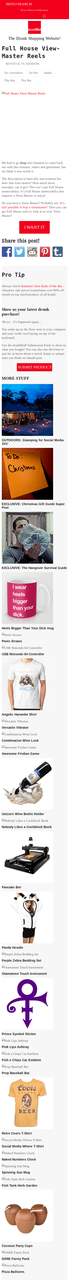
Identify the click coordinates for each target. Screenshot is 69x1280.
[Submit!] (32, 252)
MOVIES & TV (15, 63)
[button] (17, 4)
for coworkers (13, 72)
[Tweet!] (19, 252)
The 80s (9, 80)
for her (33, 72)
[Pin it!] (45, 252)
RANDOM (32, 63)
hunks (48, 72)
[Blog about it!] (57, 252)
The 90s (26, 80)
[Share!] (7, 252)
